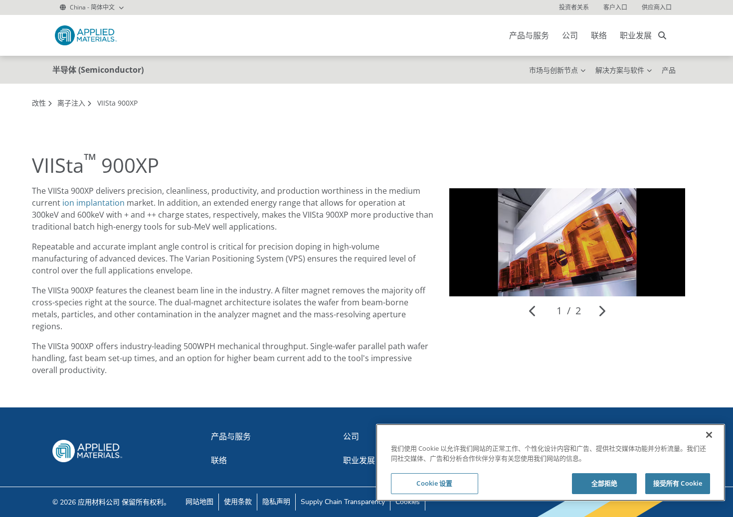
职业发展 (636, 35)
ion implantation (93, 202)
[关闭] (709, 435)
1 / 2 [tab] (568, 310)
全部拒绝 (604, 483)
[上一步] (533, 311)
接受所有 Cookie (677, 483)
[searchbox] (662, 35)
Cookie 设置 (434, 483)
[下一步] (601, 311)
